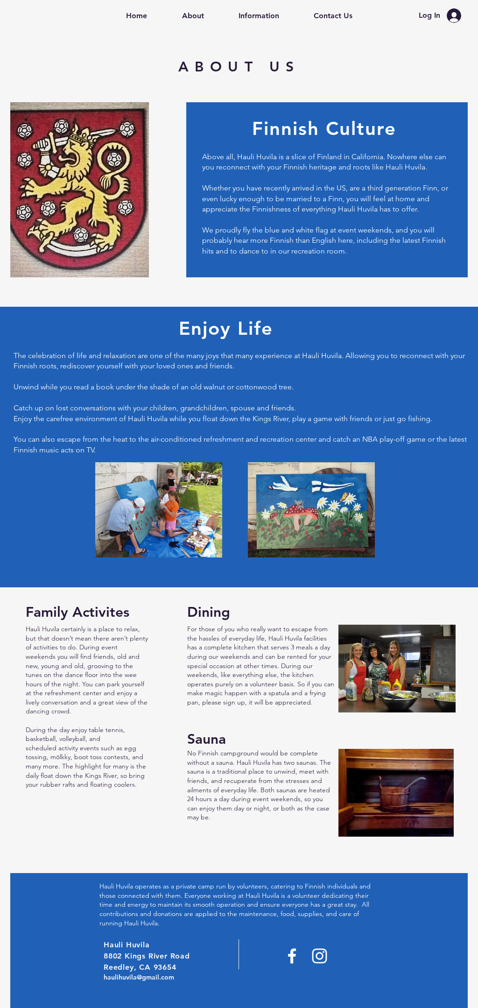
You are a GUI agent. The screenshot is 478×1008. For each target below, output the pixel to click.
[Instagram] (319, 956)
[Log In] (456, 16)
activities (45, 647)
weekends (234, 656)
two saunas (300, 762)
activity (68, 748)
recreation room (318, 251)
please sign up (223, 702)
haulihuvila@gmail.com (139, 977)
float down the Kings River (79, 775)
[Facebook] (292, 956)
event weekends (365, 230)
